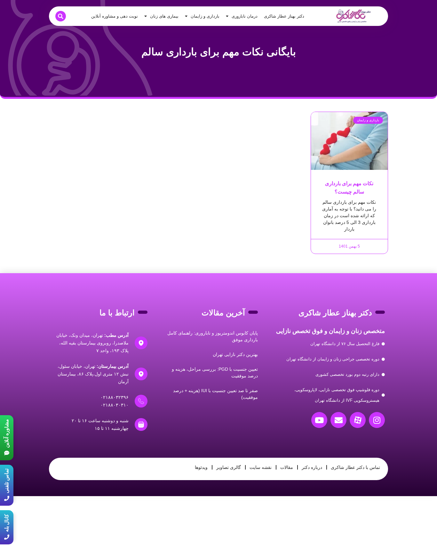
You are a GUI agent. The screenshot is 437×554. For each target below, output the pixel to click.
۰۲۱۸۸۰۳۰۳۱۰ (114, 405)
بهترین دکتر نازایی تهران (235, 354)
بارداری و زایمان (205, 16)
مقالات (286, 467)
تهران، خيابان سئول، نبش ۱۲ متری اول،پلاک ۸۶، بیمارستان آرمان (93, 374)
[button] (60, 16)
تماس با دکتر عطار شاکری (355, 467)
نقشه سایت (261, 467)
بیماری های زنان (164, 16)
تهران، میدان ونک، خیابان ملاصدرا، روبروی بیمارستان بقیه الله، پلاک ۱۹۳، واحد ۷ (92, 343)
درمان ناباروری (245, 16)
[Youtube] (319, 420)
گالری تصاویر (228, 467)
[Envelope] (338, 420)
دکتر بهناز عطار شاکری (284, 16)
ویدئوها (201, 467)
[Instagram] (377, 420)
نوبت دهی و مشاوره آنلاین (114, 16)
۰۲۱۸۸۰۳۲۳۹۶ (114, 397)
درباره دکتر (312, 467)
